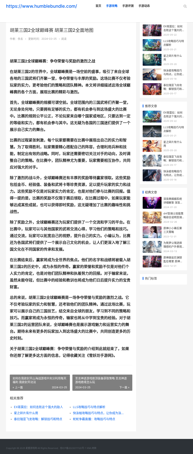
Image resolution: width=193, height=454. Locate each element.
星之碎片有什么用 (26, 413)
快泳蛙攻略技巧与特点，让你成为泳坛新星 (99, 413)
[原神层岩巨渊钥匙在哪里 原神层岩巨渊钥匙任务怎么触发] (152, 258)
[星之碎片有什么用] (152, 56)
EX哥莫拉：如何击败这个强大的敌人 (38, 407)
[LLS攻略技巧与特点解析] (152, 41)
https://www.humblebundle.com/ (41, 6)
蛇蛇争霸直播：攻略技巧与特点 (94, 419)
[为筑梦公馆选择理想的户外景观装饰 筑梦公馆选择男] (152, 243)
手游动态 (144, 6)
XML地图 (91, 448)
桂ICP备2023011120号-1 (73, 448)
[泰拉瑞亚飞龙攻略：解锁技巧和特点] (152, 85)
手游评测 (128, 6)
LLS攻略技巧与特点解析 (89, 407)
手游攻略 (111, 6)
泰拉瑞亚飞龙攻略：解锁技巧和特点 (38, 419)
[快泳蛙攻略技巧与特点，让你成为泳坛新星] (152, 70)
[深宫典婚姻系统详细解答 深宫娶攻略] (152, 199)
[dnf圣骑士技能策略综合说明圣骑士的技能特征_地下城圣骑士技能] (152, 214)
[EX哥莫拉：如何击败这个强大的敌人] (152, 26)
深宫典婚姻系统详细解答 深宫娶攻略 (173, 202)
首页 (98, 6)
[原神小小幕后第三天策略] (152, 228)
